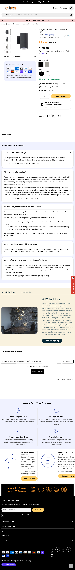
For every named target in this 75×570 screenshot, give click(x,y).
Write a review (37, 372)
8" (41, 74)
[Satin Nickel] (47, 64)
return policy (33, 198)
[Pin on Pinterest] (58, 116)
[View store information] (67, 104)
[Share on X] (53, 116)
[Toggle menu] (2, 8)
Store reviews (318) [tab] (23, 361)
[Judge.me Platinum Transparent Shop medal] (41, 489)
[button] (2, 20)
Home (3, 24)
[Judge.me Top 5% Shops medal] (56, 489)
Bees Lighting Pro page (41, 276)
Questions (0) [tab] (36, 361)
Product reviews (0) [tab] (9, 361)
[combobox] (37, 15)
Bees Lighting (11, 561)
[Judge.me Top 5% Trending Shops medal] (64, 489)
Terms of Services (28, 515)
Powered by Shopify (24, 561)
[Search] (71, 15)
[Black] (41, 64)
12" (47, 74)
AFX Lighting (49, 35)
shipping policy (34, 163)
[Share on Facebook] (47, 116)
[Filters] (59, 361)
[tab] (8, 293)
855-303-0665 (57, 444)
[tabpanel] (37, 320)
